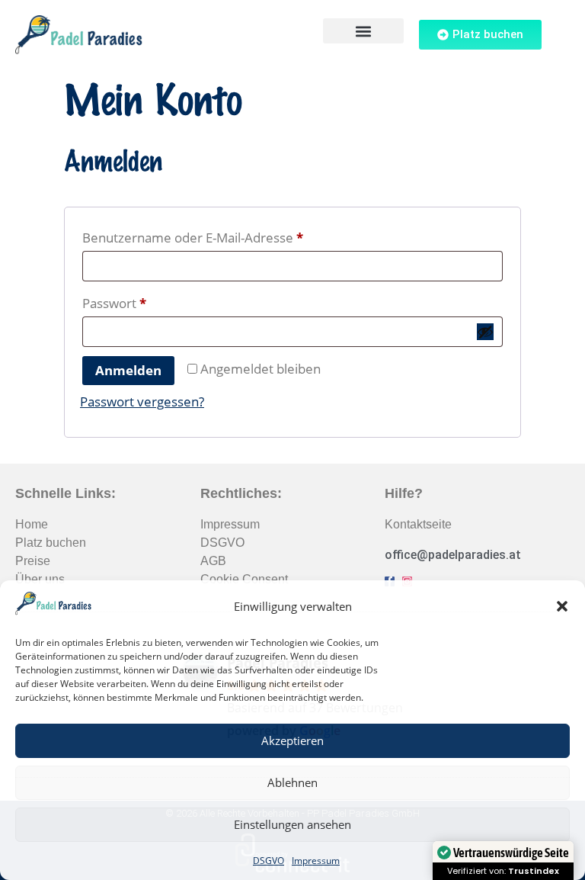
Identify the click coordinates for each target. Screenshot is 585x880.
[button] (562, 606)
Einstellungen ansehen (292, 824)
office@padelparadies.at (453, 555)
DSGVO (268, 860)
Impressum (316, 860)
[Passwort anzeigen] (485, 331)
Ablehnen (292, 782)
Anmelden (128, 370)
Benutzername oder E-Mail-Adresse (227, 235)
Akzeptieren (292, 740)
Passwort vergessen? (142, 401)
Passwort (149, 301)
